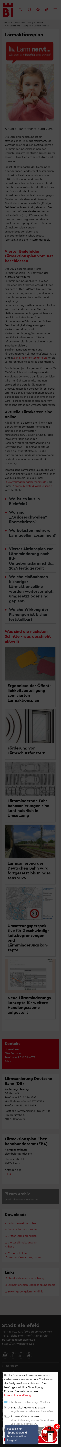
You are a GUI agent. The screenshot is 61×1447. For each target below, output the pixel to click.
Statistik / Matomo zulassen (28, 1407)
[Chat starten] (49, 1434)
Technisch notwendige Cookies (30, 1402)
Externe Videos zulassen (25, 1416)
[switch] (6, 1407)
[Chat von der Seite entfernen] (57, 1426)
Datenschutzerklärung (17, 1395)
